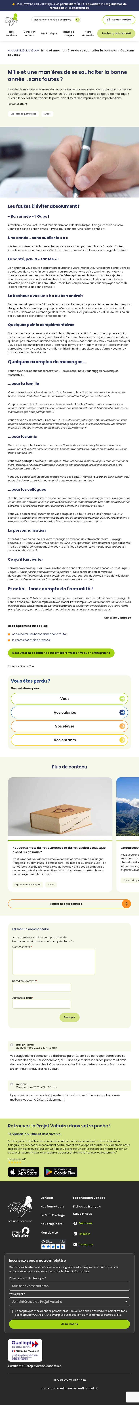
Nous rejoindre (52, 1224)
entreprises (80, 8)
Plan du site (49, 1233)
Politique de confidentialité (79, 1388)
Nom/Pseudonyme (24, 981)
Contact (47, 1198)
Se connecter (121, 19)
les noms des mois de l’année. (31, 640)
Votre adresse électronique (27, 1278)
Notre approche (88, 33)
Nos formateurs (52, 1206)
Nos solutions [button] (11, 33)
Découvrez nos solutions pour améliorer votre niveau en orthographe (61, 653)
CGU (44, 1388)
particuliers (68, 4)
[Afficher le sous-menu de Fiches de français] (77, 33)
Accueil (13, 50)
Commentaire (22, 947)
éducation (93, 4)
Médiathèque (49, 33)
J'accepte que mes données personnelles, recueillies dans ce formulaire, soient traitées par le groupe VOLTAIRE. (72, 1313)
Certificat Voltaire (29, 33)
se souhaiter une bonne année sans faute (39, 634)
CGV (53, 1388)
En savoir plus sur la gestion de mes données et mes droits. (84, 1315)
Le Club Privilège (53, 1215)
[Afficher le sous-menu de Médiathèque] (56, 33)
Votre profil (17, 1294)
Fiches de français (68, 33)
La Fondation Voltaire (89, 1198)
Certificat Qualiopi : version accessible (34, 1366)
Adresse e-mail (22, 998)
